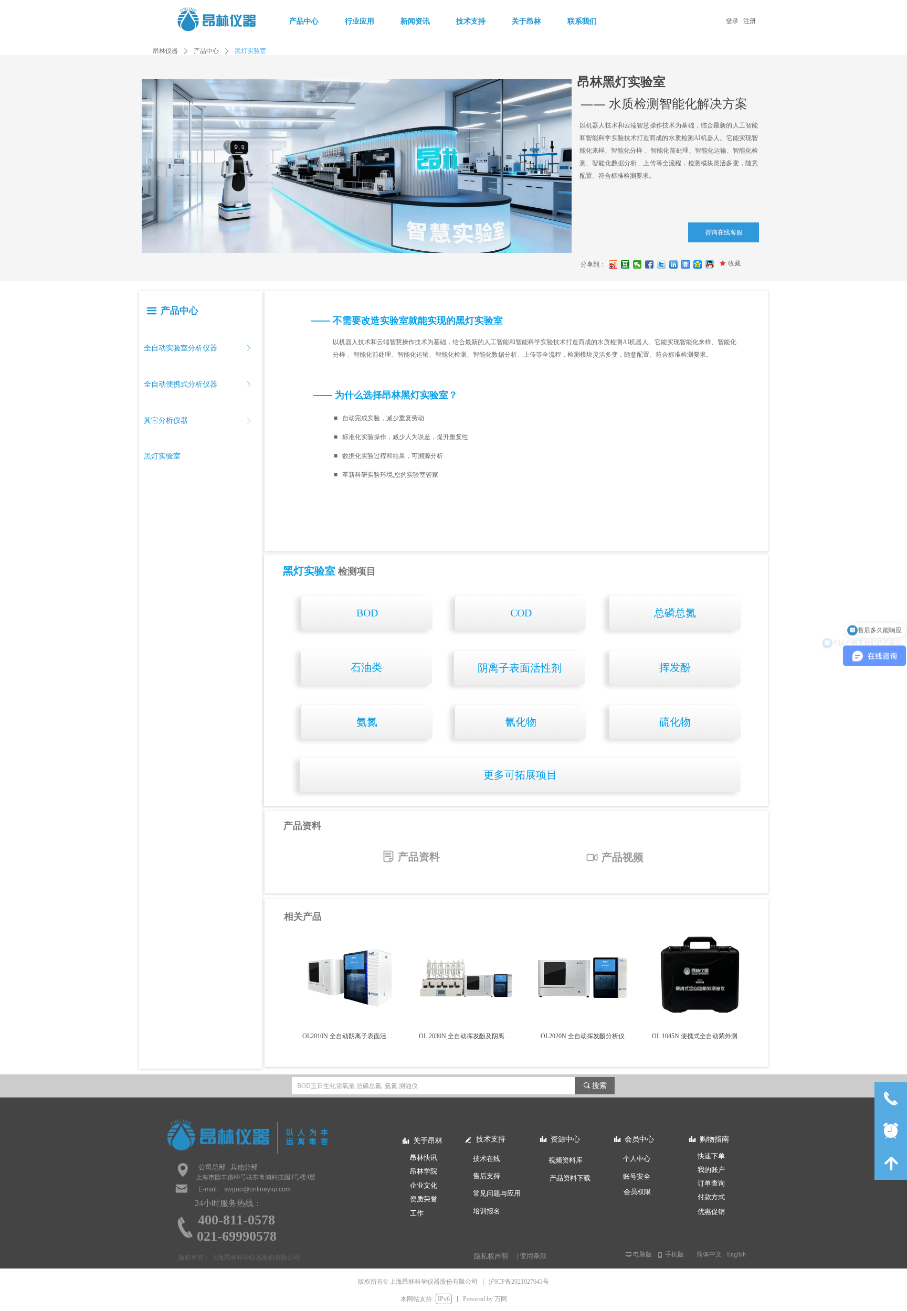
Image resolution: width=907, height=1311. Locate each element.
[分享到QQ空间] (697, 264)
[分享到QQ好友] (709, 264)
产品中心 (206, 51)
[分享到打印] (685, 264)
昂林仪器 (165, 51)
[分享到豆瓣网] (625, 264)
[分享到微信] (637, 264)
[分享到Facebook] (649, 264)
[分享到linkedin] (673, 264)
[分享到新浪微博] (613, 264)
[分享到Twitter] (661, 264)
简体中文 (709, 1254)
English (736, 1254)
